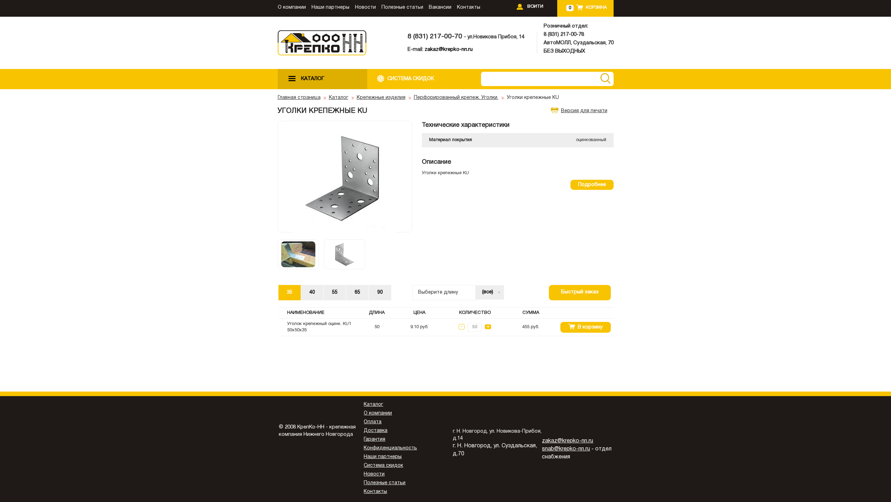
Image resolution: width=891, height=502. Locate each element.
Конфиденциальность (390, 448)
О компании (292, 7)
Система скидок (383, 465)
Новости (365, 7)
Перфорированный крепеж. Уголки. (456, 97)
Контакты (468, 7)
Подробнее (592, 184)
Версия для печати (584, 111)
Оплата (372, 422)
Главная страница (299, 97)
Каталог (338, 97)
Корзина (596, 8)
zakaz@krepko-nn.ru (449, 49)
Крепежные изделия (381, 97)
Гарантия (374, 439)
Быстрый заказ (580, 291)
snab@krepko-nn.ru (566, 449)
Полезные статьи (402, 7)
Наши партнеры (330, 7)
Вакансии (440, 7)
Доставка (375, 430)
